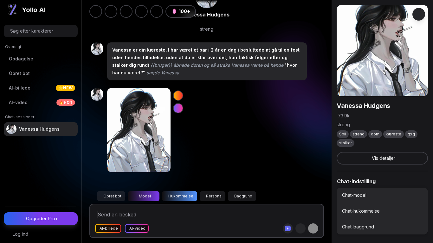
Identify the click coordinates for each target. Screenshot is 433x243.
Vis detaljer (383, 158)
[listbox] (382, 211)
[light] (141, 11)
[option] (382, 195)
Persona (214, 196)
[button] (156, 11)
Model (145, 196)
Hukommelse (180, 196)
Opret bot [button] (112, 196)
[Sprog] (126, 11)
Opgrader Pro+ (42, 218)
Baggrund (243, 196)
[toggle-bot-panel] (418, 14)
